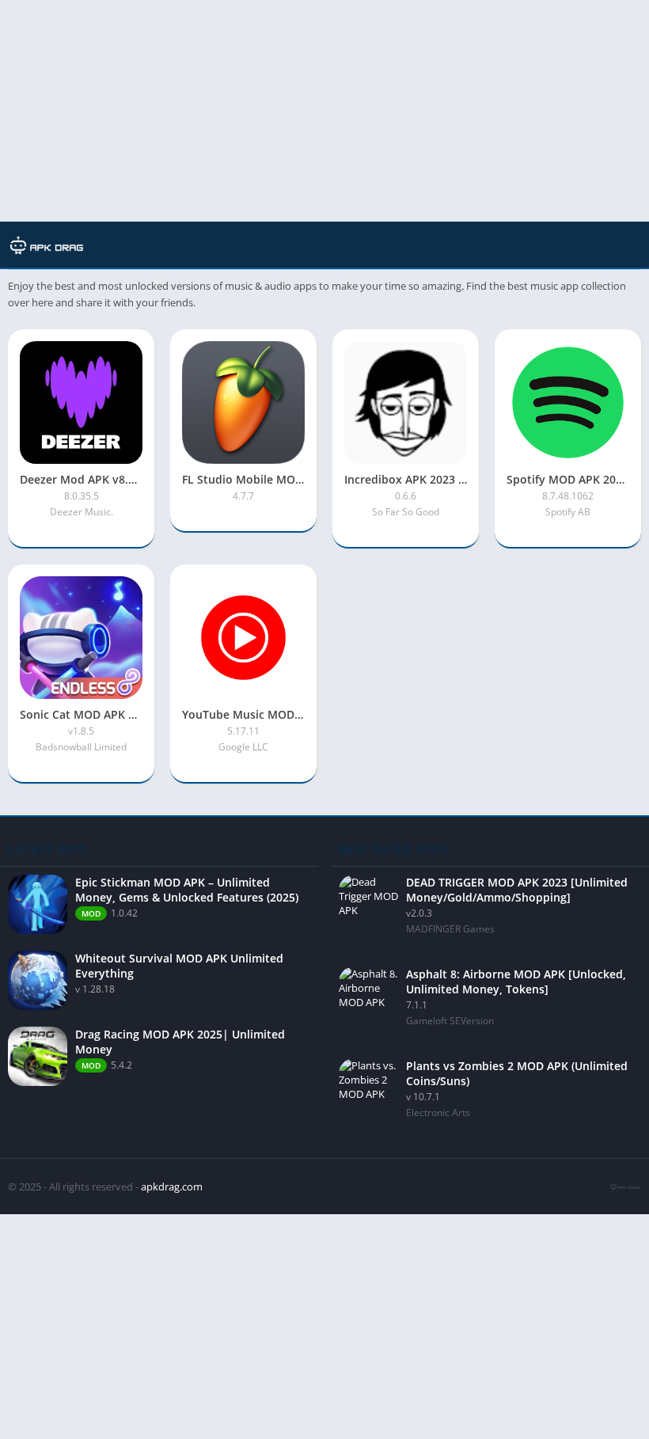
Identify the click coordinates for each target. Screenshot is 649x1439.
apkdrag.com (172, 1186)
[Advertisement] (324, 111)
